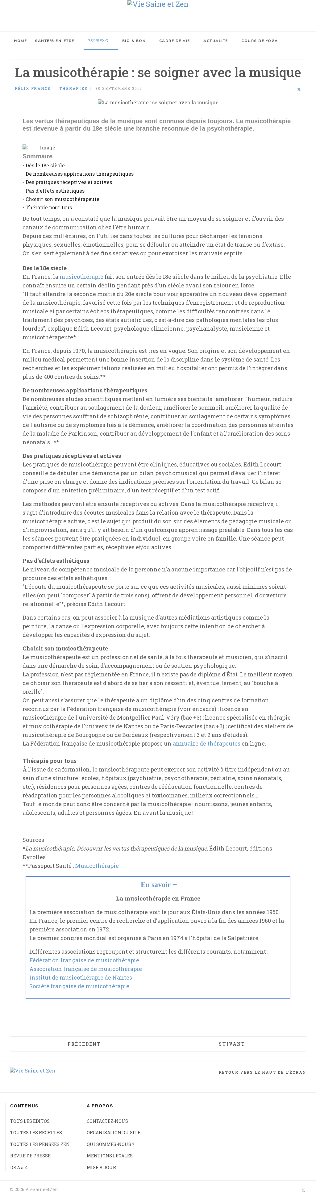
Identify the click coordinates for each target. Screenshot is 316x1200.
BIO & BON (134, 40)
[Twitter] (299, 89)
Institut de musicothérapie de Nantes (80, 977)
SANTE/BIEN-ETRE (54, 40)
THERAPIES (73, 88)
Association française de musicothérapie (85, 968)
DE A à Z (18, 1167)
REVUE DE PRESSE (30, 1156)
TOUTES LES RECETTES (36, 1132)
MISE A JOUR (101, 1167)
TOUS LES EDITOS (30, 1121)
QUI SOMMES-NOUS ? (110, 1144)
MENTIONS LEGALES (110, 1156)
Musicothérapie (97, 865)
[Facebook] (283, 89)
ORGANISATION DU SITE (113, 1132)
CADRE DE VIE (174, 40)
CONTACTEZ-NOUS (107, 1121)
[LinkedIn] (291, 89)
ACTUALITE (215, 40)
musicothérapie (81, 276)
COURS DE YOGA (259, 40)
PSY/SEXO (98, 40)
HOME (20, 40)
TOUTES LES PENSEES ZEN (40, 1144)
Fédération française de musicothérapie (84, 960)
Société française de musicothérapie (79, 986)
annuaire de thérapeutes (206, 743)
